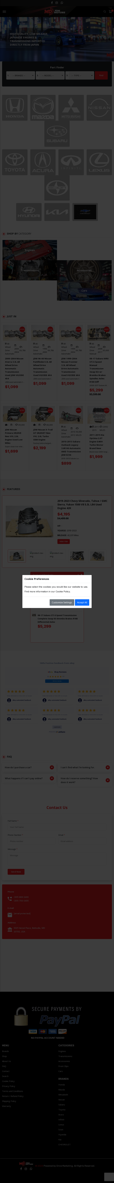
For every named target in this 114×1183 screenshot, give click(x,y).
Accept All (82, 602)
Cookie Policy (63, 591)
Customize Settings (62, 602)
